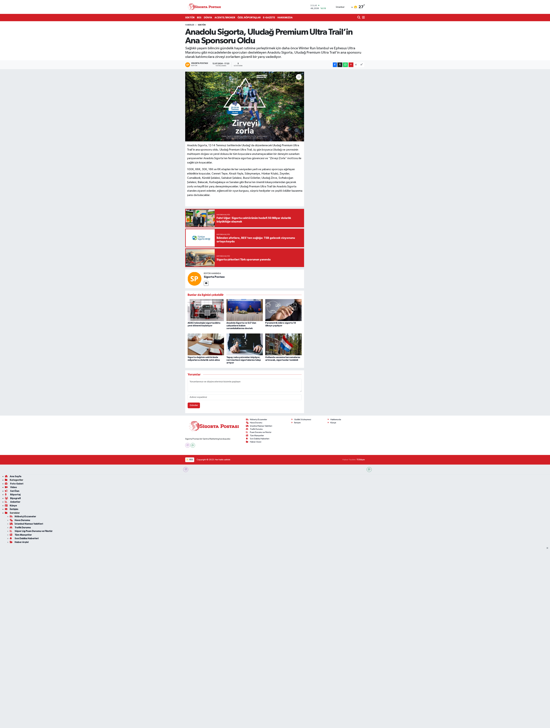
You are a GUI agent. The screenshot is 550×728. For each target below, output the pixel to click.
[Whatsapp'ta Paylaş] (345, 64)
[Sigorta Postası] (204, 7)
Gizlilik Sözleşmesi (302, 419)
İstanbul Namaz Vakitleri (261, 426)
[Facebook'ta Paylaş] (335, 64)
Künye (333, 423)
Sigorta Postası (214, 276)
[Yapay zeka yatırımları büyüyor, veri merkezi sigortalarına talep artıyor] (244, 344)
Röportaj (15, 494)
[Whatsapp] (192, 445)
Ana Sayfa (15, 476)
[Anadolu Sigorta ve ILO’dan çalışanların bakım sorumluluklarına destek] (244, 310)
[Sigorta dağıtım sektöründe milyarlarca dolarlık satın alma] (206, 344)
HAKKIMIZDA (285, 17)
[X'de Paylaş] (339, 64)
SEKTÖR (190, 17)
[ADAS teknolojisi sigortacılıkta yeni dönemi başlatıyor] (206, 310)
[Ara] (359, 18)
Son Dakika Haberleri (259, 439)
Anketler (15, 502)
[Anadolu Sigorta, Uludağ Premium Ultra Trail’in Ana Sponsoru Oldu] (244, 106)
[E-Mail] (206, 283)
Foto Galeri (16, 483)
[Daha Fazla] (351, 64)
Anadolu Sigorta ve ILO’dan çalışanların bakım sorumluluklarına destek (241, 325)
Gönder (194, 405)
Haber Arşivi (255, 442)
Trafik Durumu (256, 429)
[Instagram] (187, 445)
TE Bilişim (360, 460)
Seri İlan (14, 491)
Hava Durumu (256, 423)
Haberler (189, 25)
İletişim (297, 423)
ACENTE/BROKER (225, 17)
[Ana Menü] (363, 18)
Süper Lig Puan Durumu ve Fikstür (34, 531)
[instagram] (185, 469)
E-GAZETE (269, 17)
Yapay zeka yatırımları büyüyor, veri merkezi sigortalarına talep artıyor (243, 360)
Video (13, 487)
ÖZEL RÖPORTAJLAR (249, 17)
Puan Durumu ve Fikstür (260, 432)
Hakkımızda (335, 419)
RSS (191, 460)
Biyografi (15, 498)
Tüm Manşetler (257, 435)
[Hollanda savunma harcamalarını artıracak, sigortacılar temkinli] (283, 344)
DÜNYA (208, 17)
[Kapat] (548, 548)
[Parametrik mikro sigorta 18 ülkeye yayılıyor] (283, 310)
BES (199, 17)
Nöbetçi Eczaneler (258, 419)
